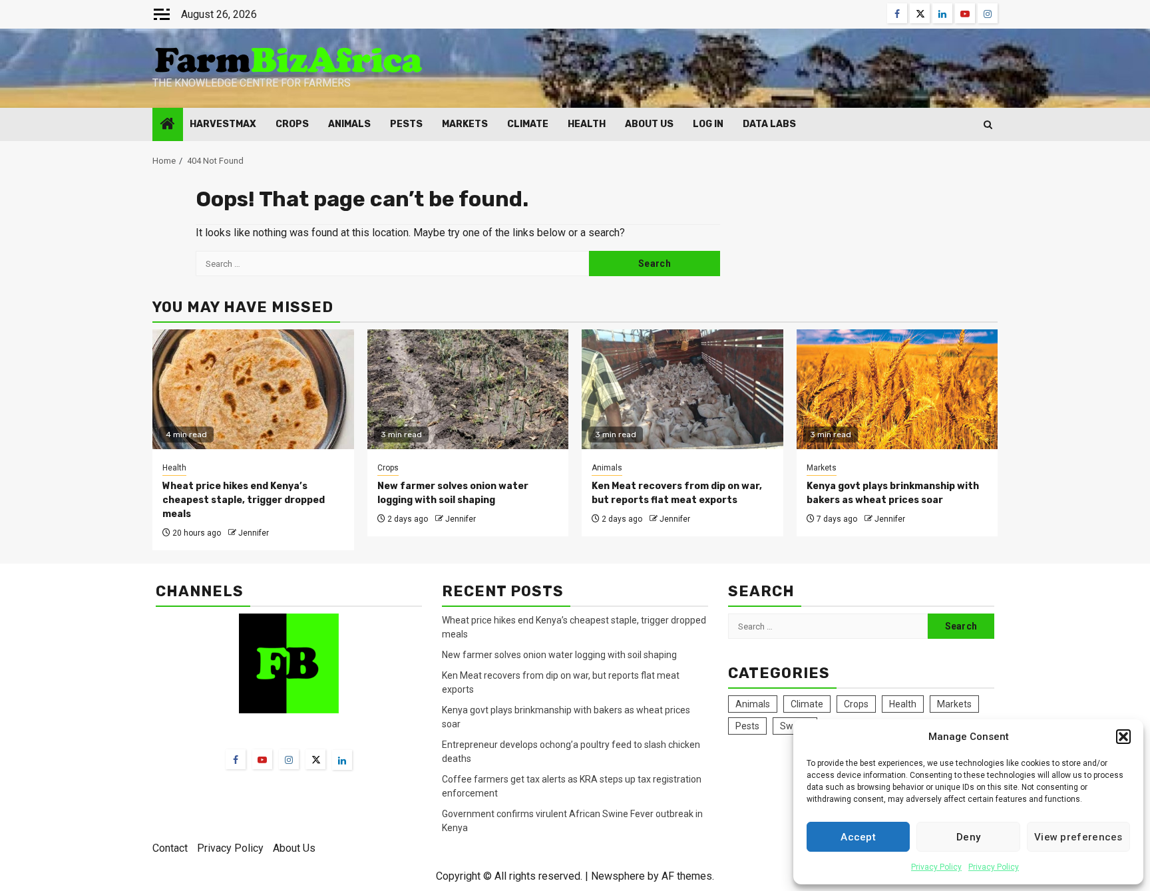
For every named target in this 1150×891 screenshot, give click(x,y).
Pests (406, 124)
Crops (292, 124)
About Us (649, 124)
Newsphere (618, 876)
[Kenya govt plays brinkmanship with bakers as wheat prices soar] (897, 389)
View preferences (1078, 837)
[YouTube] (262, 759)
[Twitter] (315, 759)
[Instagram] (289, 759)
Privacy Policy (936, 867)
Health (587, 124)
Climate (527, 124)
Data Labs (769, 124)
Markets (465, 124)
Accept (858, 837)
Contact (170, 848)
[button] (1123, 736)
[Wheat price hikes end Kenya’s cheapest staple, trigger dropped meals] (253, 389)
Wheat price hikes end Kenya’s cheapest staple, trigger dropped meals (243, 500)
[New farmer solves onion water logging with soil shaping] (468, 389)
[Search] (988, 125)
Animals (349, 124)
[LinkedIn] (342, 760)
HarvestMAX (223, 124)
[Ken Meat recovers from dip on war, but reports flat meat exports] (682, 389)
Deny (968, 837)
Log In (708, 124)
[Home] (167, 125)
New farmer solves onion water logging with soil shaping (559, 654)
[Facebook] (236, 759)
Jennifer (253, 533)
